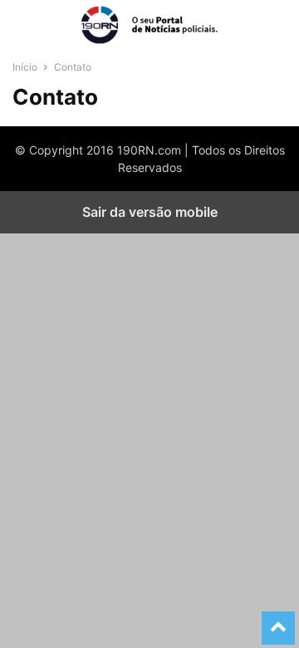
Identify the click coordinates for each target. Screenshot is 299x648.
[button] (37, 25)
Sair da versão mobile (150, 212)
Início (24, 67)
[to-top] (278, 620)
